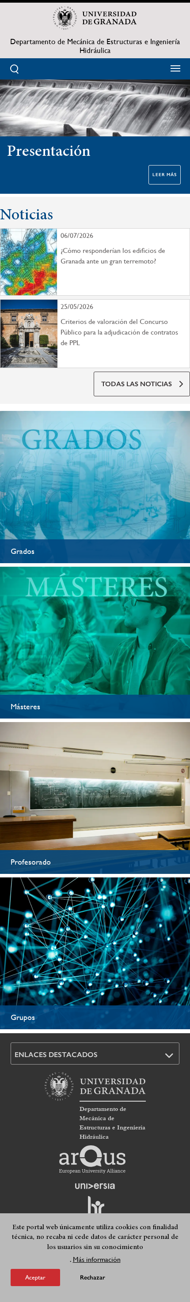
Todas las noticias (136, 384)
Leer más (164, 174)
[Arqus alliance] (92, 1159)
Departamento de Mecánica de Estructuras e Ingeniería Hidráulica (95, 46)
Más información (97, 1259)
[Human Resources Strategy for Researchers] (95, 1209)
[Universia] (95, 1186)
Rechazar (92, 1277)
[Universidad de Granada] (95, 18)
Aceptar (35, 1277)
